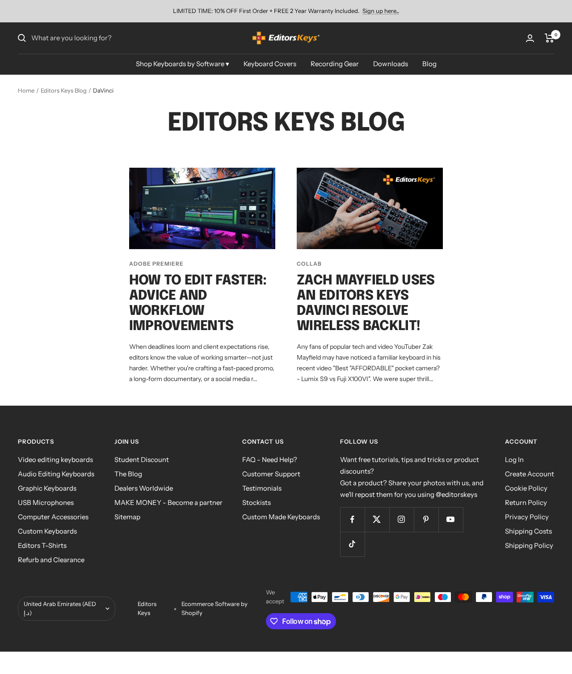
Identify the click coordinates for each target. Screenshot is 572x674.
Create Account (529, 474)
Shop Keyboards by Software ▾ (182, 63)
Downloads (390, 63)
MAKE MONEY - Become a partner (168, 502)
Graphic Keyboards (47, 488)
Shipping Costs (528, 531)
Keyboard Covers (270, 63)
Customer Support (271, 474)
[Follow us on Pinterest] (426, 519)
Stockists (256, 502)
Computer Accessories (53, 517)
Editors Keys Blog (64, 90)
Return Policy (526, 502)
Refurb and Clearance (51, 559)
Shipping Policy (529, 545)
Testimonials (262, 488)
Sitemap (127, 517)
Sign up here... (380, 10)
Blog (429, 63)
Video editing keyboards (55, 459)
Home (26, 90)
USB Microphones (46, 502)
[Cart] (549, 38)
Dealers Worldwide (143, 488)
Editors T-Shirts (42, 545)
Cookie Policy (526, 488)
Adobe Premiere (156, 263)
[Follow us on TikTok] (352, 544)
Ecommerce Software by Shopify (214, 608)
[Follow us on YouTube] (450, 519)
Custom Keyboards (47, 531)
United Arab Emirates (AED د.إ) (60, 608)
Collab (309, 263)
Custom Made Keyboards (281, 517)
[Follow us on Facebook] (352, 519)
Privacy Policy (527, 517)
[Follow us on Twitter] (377, 519)
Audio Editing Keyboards (56, 474)
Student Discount (141, 459)
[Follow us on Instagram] (401, 519)
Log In (514, 459)
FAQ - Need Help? (269, 459)
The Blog (128, 474)
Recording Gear (335, 63)
